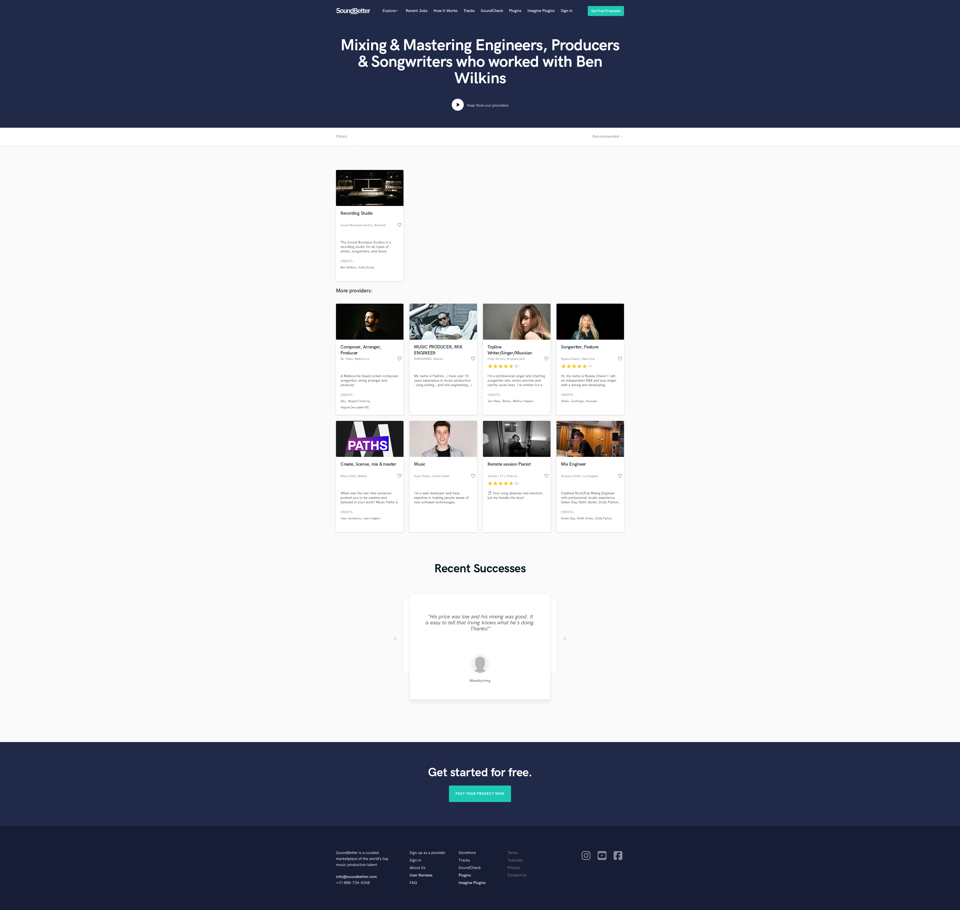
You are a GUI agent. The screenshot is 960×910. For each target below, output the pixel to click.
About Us (418, 868)
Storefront (467, 853)
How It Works (446, 10)
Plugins (515, 10)
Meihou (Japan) (523, 401)
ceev (343, 518)
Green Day (568, 518)
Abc (343, 401)
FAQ (413, 883)
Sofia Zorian (366, 267)
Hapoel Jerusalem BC (354, 407)
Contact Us (517, 875)
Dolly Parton (604, 518)
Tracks (469, 10)
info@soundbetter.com (356, 877)
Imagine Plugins (541, 10)
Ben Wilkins (348, 267)
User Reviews (421, 875)
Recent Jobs (417, 10)
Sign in (566, 10)
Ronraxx (591, 401)
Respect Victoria (359, 401)
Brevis (506, 401)
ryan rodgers (371, 518)
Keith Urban (585, 518)
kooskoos (354, 518)
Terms (513, 853)
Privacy (514, 868)
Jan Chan (494, 401)
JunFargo (577, 401)
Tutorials (515, 860)
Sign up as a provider (428, 853)
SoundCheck (492, 10)
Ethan (565, 401)
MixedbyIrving (480, 681)
